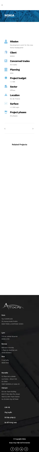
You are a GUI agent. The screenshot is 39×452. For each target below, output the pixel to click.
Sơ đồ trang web (10, 422)
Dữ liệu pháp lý (9, 417)
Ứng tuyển (8, 412)
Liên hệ (7, 407)
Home (6, 17)
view (19, 163)
